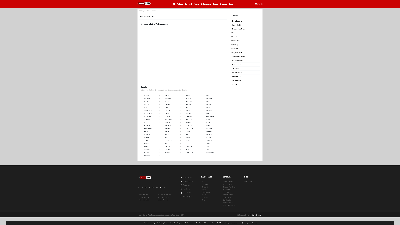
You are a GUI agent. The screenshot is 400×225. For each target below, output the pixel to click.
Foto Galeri (187, 177)
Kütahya (209, 131)
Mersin (209, 134)
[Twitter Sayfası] (142, 187)
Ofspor (196, 4)
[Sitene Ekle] (165, 187)
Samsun (147, 143)
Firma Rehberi (237, 61)
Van (207, 150)
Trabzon (180, 4)
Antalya (188, 98)
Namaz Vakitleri (238, 29)
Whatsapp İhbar (163, 197)
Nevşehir (189, 137)
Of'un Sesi (235, 68)
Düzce (167, 113)
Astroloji (235, 45)
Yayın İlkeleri (144, 197)
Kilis (146, 131)
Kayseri (168, 128)
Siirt (166, 143)
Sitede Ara (248, 182)
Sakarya (209, 140)
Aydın (167, 101)
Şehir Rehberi (228, 203)
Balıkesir (189, 101)
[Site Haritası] (161, 187)
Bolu (166, 107)
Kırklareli (210, 153)
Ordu (146, 140)
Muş (166, 137)
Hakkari (189, 119)
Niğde (208, 137)
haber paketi (200, 215)
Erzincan (147, 116)
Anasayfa (142, 11)
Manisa (167, 134)
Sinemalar (227, 197)
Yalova (146, 153)
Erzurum (168, 116)
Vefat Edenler (237, 72)
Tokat (208, 147)
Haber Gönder (163, 200)
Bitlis (146, 107)
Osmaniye (168, 140)
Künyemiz (187, 193)
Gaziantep (210, 116)
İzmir (208, 122)
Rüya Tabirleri (237, 53)
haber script (230, 215)
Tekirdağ (189, 147)
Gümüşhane (169, 119)
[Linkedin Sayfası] (154, 187)
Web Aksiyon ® (255, 215)
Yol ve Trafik (236, 25)
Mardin (188, 134)
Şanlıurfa (147, 147)
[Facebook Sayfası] (139, 187)
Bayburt (168, 104)
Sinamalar (236, 49)
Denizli (209, 110)
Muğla (146, 137)
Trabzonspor (206, 4)
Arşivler (186, 189)
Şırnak (167, 147)
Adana (146, 95)
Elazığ (208, 113)
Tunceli (167, 150)
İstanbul (188, 122)
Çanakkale (148, 110)
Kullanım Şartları (164, 195)
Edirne (188, 113)
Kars (208, 125)
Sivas (208, 143)
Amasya (168, 98)
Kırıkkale (189, 128)
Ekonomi (223, 4)
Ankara (147, 156)
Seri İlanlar (236, 65)
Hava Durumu (237, 21)
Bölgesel (188, 4)
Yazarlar (186, 185)
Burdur (188, 107)
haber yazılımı (190, 215)
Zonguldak (189, 153)
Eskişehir (189, 116)
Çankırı (168, 110)
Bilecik (188, 104)
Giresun (147, 119)
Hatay (208, 119)
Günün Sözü (236, 84)
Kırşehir (209, 128)
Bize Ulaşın (187, 197)
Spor (231, 4)
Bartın (208, 101)
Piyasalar (235, 33)
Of (174, 4)
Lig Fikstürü (227, 192)
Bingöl (208, 104)
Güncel (215, 4)
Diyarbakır (148, 113)
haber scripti (210, 215)
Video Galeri (188, 181)
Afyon (188, 95)
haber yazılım (220, 215)
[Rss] (157, 187)
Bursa (208, 107)
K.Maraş (147, 125)
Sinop (188, 143)
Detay (245, 223)
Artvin (146, 101)
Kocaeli (167, 131)
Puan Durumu (237, 37)
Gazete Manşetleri (238, 57)
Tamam (254, 223)
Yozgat (167, 153)
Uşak (187, 150)
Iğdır (146, 122)
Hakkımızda (143, 195)
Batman (147, 104)
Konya (188, 131)
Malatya (147, 134)
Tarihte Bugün (237, 80)
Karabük (168, 125)
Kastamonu (148, 128)
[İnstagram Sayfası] (146, 187)
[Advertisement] (128, 40)
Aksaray (147, 98)
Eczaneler (235, 41)
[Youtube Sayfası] (150, 187)
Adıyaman (168, 95)
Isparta (167, 122)
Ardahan (209, 98)
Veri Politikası (144, 200)
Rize (187, 140)
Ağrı (207, 95)
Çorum (188, 110)
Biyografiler (236, 76)
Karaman (189, 125)
